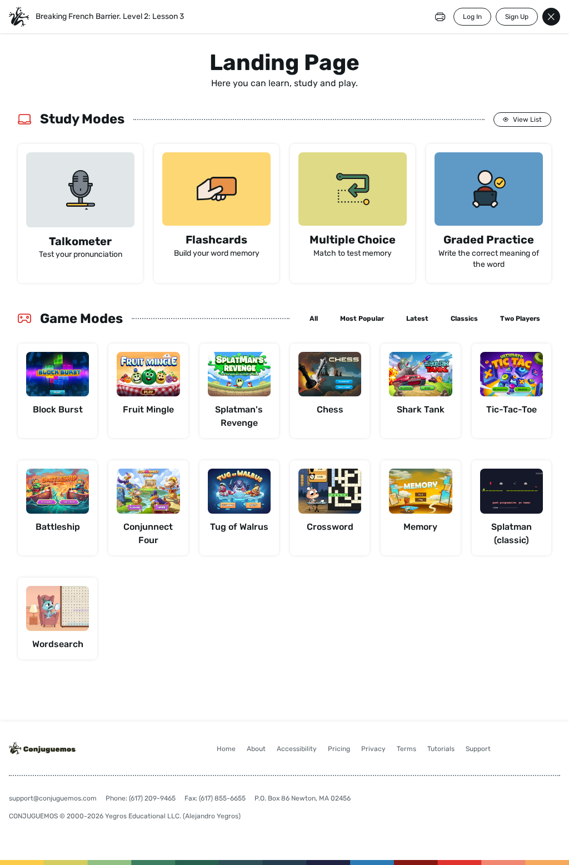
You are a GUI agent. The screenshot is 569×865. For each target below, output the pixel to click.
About (256, 749)
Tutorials (441, 749)
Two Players (520, 318)
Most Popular (362, 318)
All (314, 318)
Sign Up (516, 17)
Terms (406, 749)
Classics (464, 318)
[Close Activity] (551, 17)
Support (478, 749)
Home (226, 749)
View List (527, 119)
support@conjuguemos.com (53, 798)
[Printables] (440, 17)
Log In (472, 17)
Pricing (339, 749)
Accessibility (297, 749)
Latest (417, 318)
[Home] (19, 17)
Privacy (373, 749)
